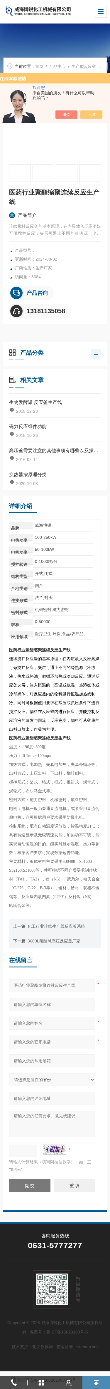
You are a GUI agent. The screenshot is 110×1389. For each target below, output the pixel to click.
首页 (39, 66)
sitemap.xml (87, 1346)
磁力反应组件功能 (28, 426)
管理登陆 (64, 1346)
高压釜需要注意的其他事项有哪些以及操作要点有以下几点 (55, 450)
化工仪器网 (42, 1346)
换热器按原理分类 (28, 474)
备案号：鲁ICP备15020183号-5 (59, 1332)
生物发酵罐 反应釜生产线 (35, 402)
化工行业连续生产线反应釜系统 (56, 926)
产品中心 (57, 66)
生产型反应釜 (84, 66)
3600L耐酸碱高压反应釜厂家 (54, 941)
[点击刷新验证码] (54, 1150)
